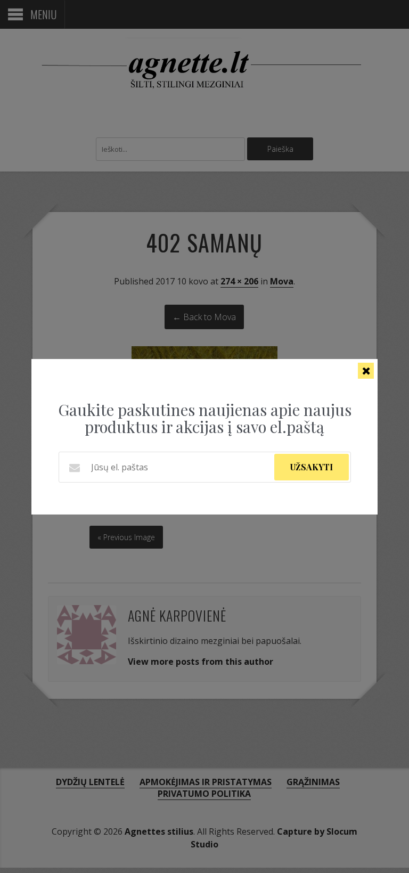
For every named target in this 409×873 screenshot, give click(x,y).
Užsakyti (311, 466)
